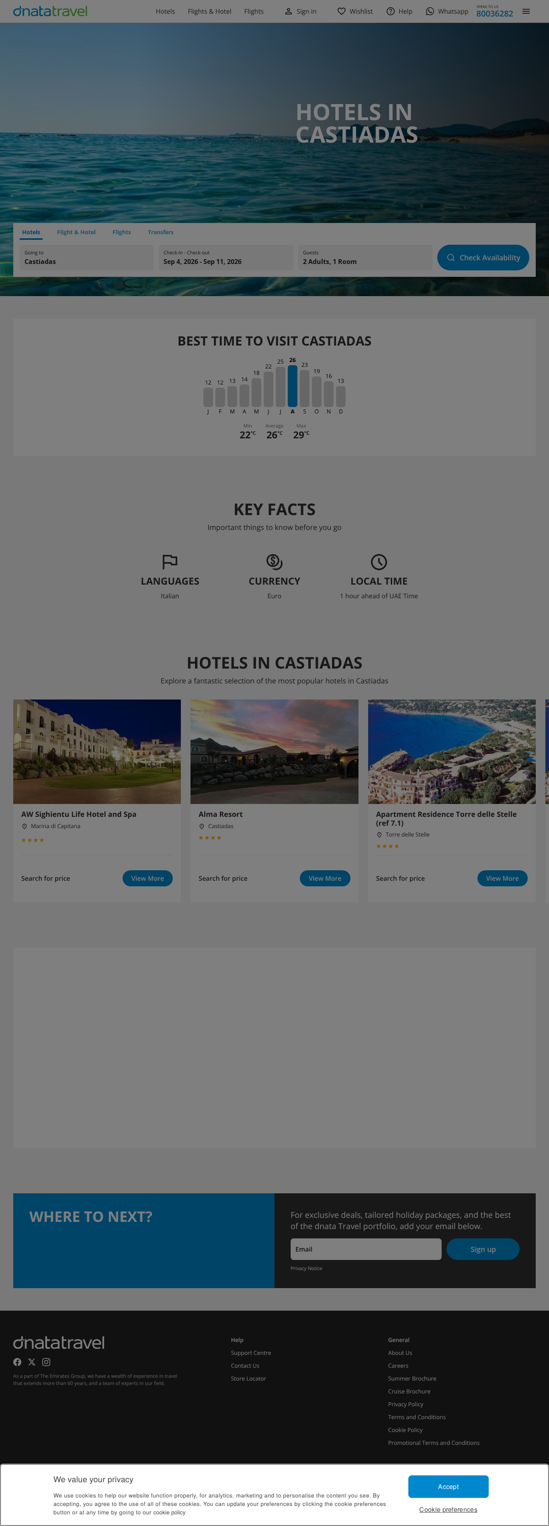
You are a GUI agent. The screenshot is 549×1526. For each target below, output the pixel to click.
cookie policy (170, 1512)
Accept (448, 1486)
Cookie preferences (448, 1509)
